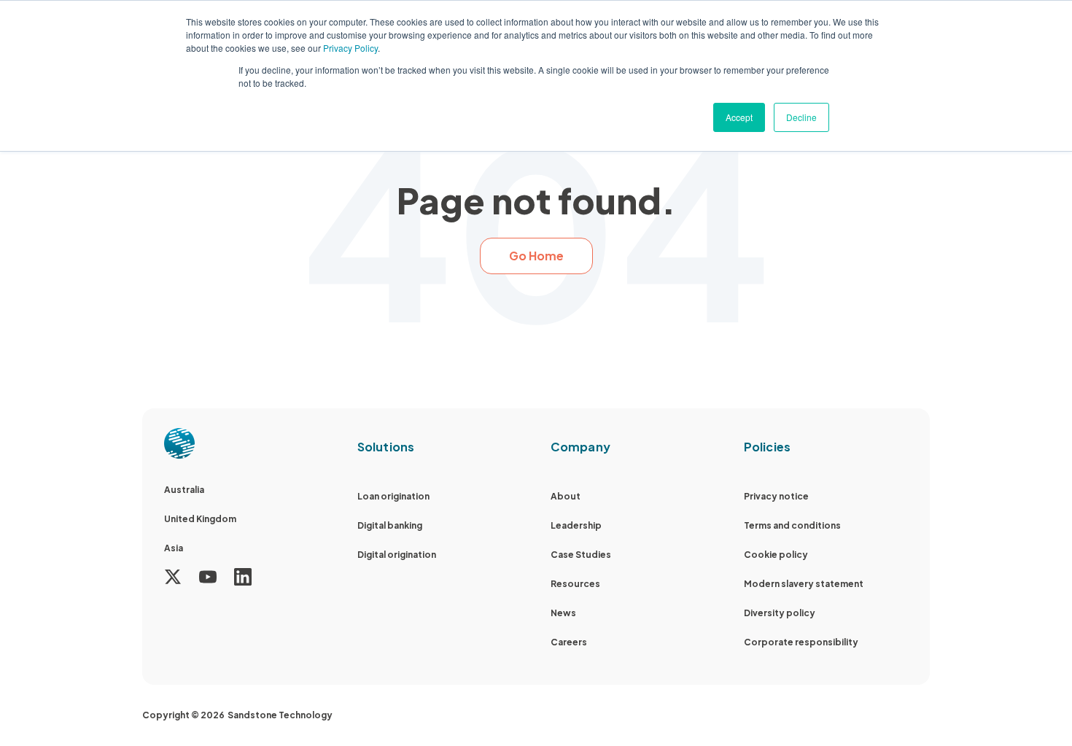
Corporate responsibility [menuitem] (801, 642)
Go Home (536, 255)
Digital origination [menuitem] (396, 554)
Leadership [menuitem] (576, 525)
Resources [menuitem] (575, 583)
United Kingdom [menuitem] (200, 518)
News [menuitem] (563, 612)
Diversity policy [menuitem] (779, 612)
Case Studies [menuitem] (581, 554)
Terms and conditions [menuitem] (792, 525)
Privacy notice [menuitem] (776, 496)
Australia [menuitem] (184, 489)
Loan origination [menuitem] (393, 496)
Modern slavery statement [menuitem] (803, 583)
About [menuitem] (565, 496)
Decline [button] (801, 117)
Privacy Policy (350, 48)
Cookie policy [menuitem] (776, 554)
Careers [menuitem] (569, 642)
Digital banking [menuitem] (389, 525)
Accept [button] (739, 117)
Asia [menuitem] (173, 548)
